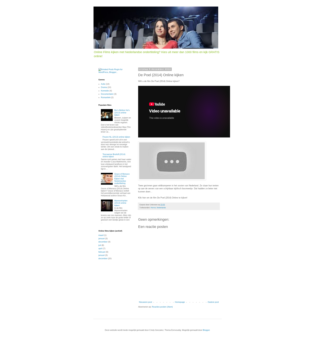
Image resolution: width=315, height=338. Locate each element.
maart (101, 235)
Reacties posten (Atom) (162, 307)
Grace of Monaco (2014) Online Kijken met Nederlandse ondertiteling (122, 179)
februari (101, 252)
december (102, 242)
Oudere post (213, 302)
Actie (103, 84)
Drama (104, 87)
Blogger (206, 330)
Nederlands (161, 208)
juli (99, 245)
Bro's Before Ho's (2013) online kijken (122, 112)
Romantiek (106, 97)
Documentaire (107, 94)
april (100, 248)
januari (101, 238)
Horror (153, 208)
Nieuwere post (145, 302)
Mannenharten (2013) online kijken (120, 203)
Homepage (180, 302)
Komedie (105, 91)
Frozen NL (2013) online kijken (116, 137)
